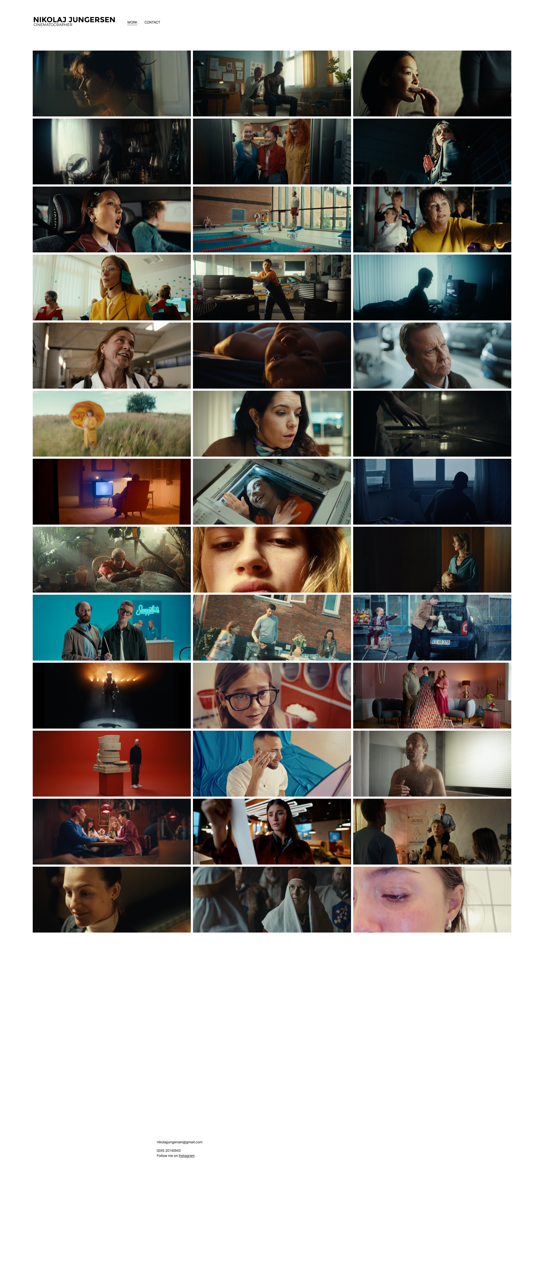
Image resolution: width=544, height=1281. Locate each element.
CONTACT (152, 22)
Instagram (187, 1156)
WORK (132, 22)
